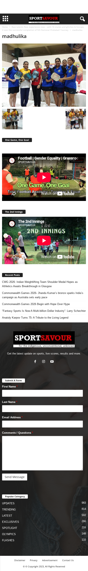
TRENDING (9, 509)
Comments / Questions (17, 432)
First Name (10, 386)
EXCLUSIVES (10, 521)
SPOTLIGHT (9, 528)
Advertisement (50, 560)
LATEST (7, 515)
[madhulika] (44, 75)
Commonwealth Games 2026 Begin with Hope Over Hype (36, 304)
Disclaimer (19, 560)
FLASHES (8, 540)
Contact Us (68, 560)
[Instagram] (44, 361)
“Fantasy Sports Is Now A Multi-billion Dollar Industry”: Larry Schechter (44, 310)
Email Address (12, 417)
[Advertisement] (44, 7)
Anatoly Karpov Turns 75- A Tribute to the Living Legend (35, 317)
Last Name (9, 402)
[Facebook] (36, 361)
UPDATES (8, 503)
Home (5, 26)
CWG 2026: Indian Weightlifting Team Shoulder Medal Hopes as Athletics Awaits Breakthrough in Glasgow (40, 284)
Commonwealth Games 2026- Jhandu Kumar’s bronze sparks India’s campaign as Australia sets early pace (42, 295)
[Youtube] (52, 361)
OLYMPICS (9, 534)
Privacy (33, 560)
